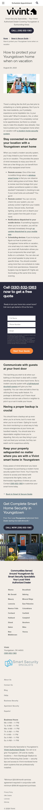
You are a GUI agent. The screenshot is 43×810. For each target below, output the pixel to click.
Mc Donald (12, 594)
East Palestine (27, 604)
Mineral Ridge (27, 599)
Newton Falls (13, 608)
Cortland (11, 613)
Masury (11, 599)
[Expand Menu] (24, 16)
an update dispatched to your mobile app (22, 231)
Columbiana (27, 608)
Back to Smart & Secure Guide (19, 494)
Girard (10, 622)
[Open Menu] (3, 3)
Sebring (25, 594)
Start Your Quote (21, 350)
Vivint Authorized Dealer (14, 749)
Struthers (26, 622)
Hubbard (11, 618)
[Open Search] (37, 3)
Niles (24, 627)
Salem (10, 627)
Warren (11, 590)
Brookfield (26, 590)
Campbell (26, 618)
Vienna (25, 632)
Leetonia (11, 604)
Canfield (25, 613)
